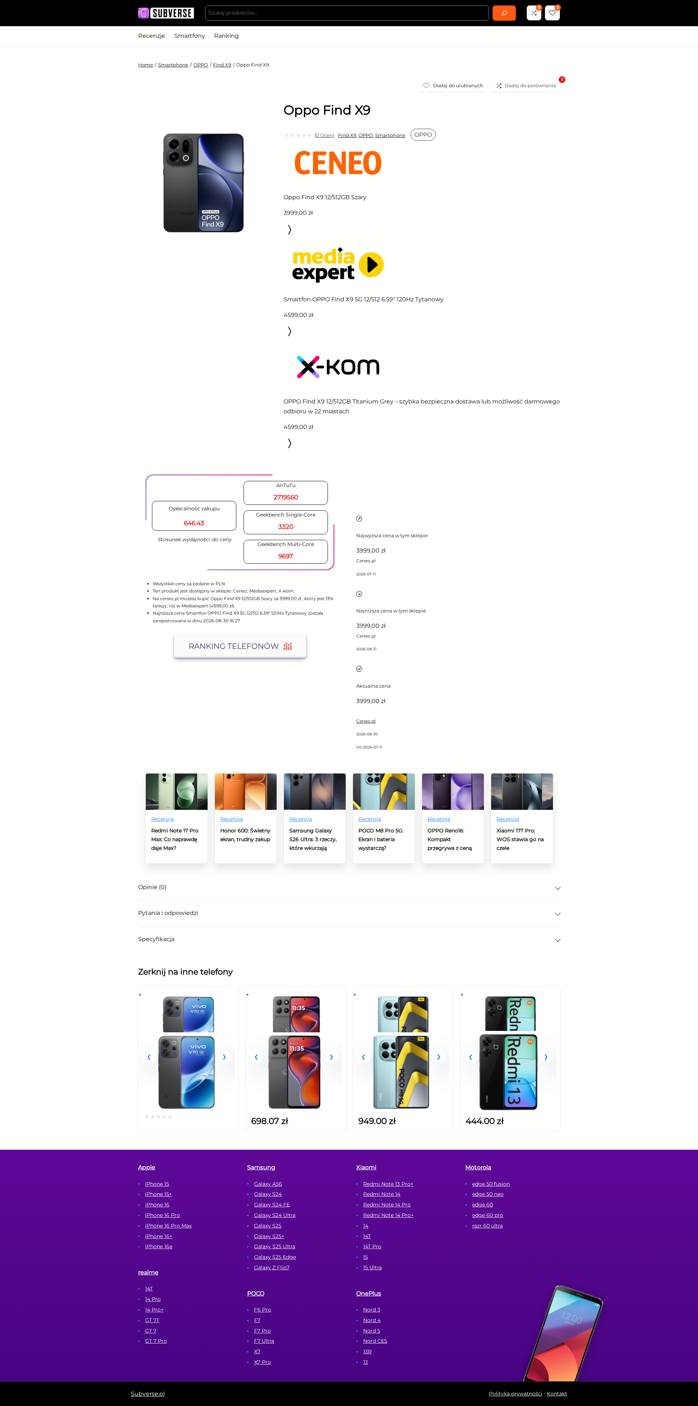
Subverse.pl (148, 1393)
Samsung (261, 1167)
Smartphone (173, 65)
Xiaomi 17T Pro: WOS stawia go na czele (520, 839)
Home (145, 65)
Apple (146, 1167)
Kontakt (557, 1394)
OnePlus (368, 1293)
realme (148, 1272)
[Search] (504, 13)
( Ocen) (324, 135)
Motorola (478, 1167)
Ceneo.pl (366, 721)
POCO (255, 1293)
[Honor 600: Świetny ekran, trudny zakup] (246, 778)
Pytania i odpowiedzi (168, 912)
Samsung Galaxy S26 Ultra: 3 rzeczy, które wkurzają (313, 839)
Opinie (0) (152, 887)
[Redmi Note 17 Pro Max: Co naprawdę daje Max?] (177, 778)
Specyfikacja (156, 939)
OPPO (200, 65)
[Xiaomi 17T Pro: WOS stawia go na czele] (522, 778)
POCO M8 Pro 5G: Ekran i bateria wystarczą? (381, 839)
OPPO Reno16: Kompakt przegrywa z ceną (450, 839)
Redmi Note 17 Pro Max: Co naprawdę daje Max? (174, 839)
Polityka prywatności (515, 1394)
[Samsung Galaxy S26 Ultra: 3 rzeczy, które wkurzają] (315, 778)
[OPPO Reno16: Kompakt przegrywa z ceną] (453, 778)
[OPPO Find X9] (203, 284)
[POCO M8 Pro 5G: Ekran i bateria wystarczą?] (384, 778)
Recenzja (162, 819)
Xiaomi (366, 1167)
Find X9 (222, 65)
